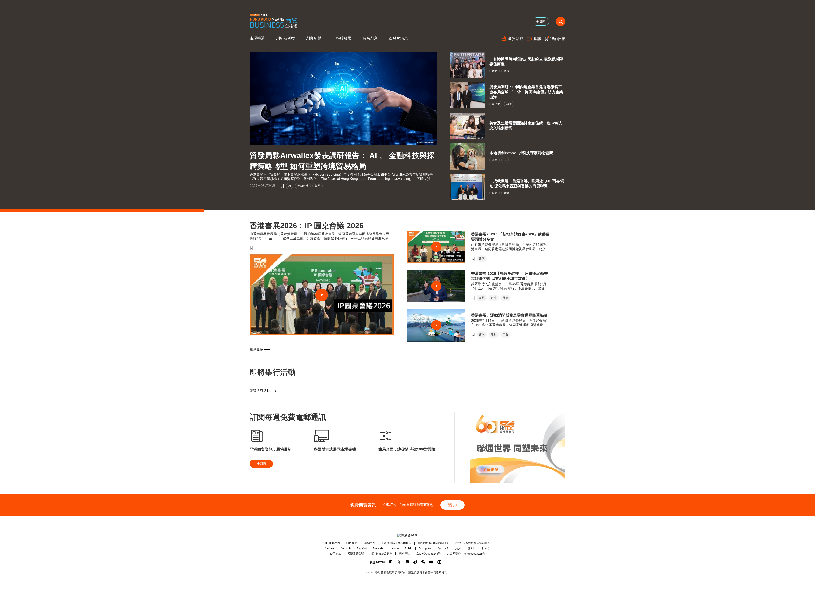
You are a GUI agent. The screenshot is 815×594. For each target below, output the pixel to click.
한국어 (471, 548)
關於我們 (351, 543)
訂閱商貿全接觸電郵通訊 (433, 543)
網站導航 (404, 553)
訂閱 (263, 463)
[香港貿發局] (407, 535)
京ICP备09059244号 (428, 553)
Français (378, 548)
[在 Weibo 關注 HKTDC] (415, 562)
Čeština (329, 548)
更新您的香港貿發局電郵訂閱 (472, 543)
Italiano (394, 548)
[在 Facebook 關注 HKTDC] (391, 562)
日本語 (486, 548)
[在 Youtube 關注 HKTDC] (431, 562)
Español (362, 548)
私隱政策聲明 (355, 553)
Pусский (442, 548)
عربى (458, 548)
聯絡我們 (369, 543)
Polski (408, 548)
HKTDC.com (332, 543)
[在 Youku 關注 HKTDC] (439, 562)
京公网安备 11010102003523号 (466, 553)
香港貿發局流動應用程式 (396, 543)
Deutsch (345, 548)
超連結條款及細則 (381, 553)
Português (425, 548)
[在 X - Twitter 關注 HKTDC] (399, 562)
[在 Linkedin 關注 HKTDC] (407, 562)
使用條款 (335, 553)
